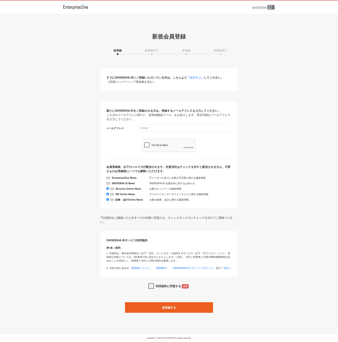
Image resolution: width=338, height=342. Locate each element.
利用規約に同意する (171, 286)
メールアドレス (115, 128)
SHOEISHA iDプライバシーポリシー (193, 268)
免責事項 (161, 268)
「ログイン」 (195, 77)
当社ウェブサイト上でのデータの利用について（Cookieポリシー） (169, 269)
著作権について (140, 268)
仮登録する (169, 307)
